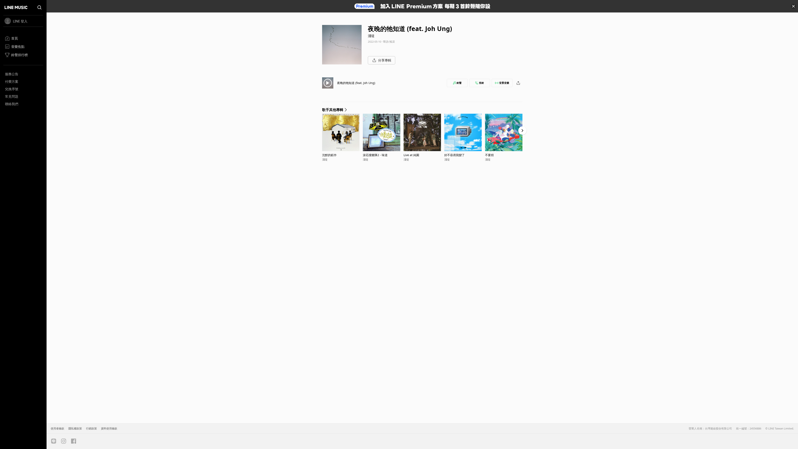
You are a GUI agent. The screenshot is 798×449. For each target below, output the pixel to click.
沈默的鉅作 (329, 155)
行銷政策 (91, 428)
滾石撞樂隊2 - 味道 (375, 155)
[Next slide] (522, 130)
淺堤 (371, 35)
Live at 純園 (411, 155)
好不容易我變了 (454, 155)
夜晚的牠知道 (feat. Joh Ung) (356, 83)
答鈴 (481, 83)
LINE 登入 (20, 21)
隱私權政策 (75, 428)
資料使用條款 (109, 428)
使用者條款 (57, 428)
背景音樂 (504, 83)
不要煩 (489, 155)
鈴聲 (459, 83)
